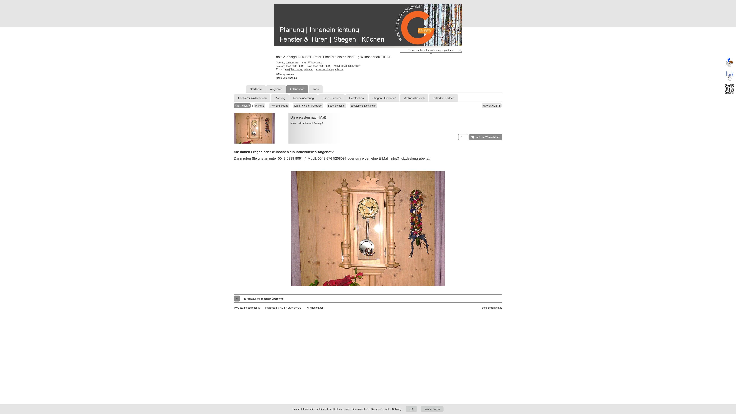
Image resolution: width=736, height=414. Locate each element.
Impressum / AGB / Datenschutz (283, 307)
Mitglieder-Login (315, 307)
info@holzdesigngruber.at (299, 69)
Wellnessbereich (414, 98)
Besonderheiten (336, 105)
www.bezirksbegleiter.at (247, 307)
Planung (280, 98)
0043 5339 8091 (294, 66)
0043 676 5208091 (351, 66)
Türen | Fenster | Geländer (308, 105)
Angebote (276, 89)
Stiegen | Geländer (384, 98)
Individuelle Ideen (443, 98)
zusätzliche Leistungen (363, 105)
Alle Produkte (242, 105)
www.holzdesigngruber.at (329, 69)
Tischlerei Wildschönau (252, 98)
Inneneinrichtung (303, 98)
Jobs (316, 89)
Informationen (432, 409)
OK (411, 409)
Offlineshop (297, 89)
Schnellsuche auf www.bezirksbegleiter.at (431, 50)
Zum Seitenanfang (492, 307)
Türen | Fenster (331, 98)
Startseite (256, 89)
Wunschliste (492, 105)
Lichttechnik (356, 98)
